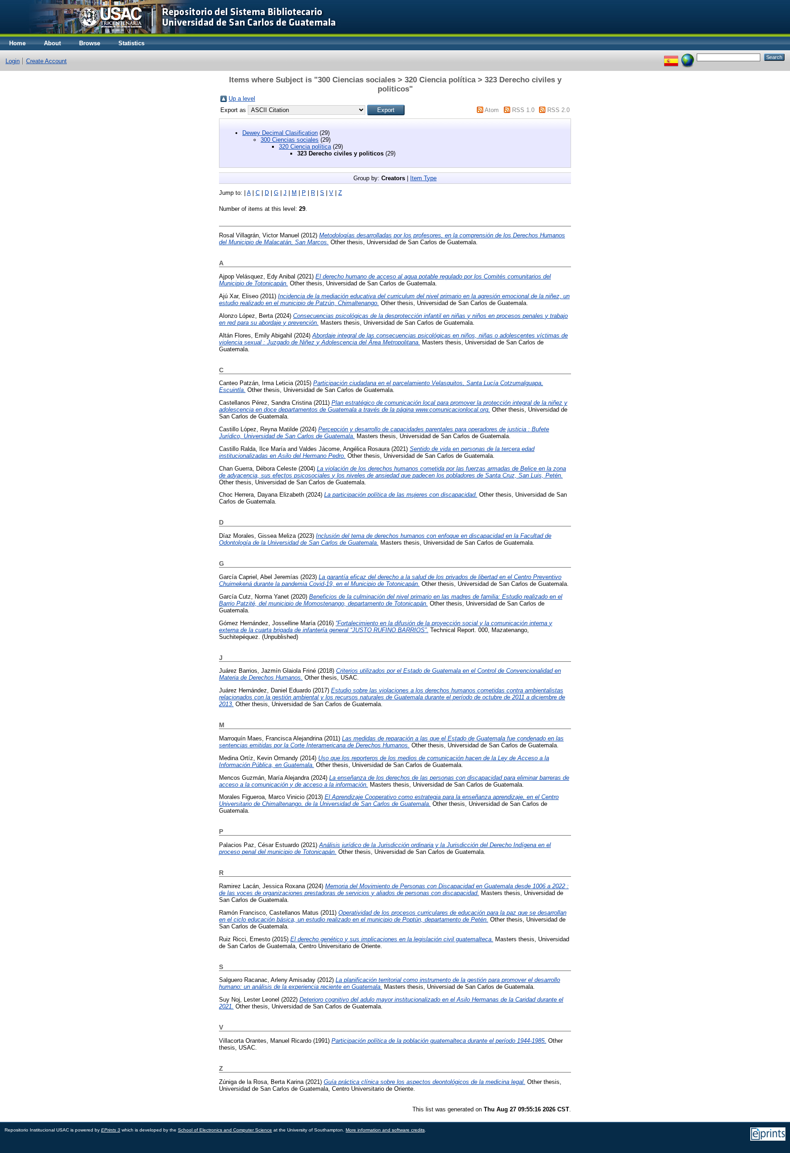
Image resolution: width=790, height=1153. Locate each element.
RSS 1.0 (523, 110)
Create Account (46, 61)
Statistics (131, 43)
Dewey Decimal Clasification (280, 132)
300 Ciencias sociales (290, 139)
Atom (492, 110)
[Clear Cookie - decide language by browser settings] (687, 57)
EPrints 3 (110, 1129)
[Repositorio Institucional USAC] (176, 34)
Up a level (242, 98)
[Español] (671, 57)
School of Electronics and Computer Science (225, 1129)
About (52, 43)
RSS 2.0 (558, 110)
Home (17, 43)
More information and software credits (385, 1129)
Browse (89, 43)
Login (12, 61)
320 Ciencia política (305, 146)
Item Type (423, 178)
